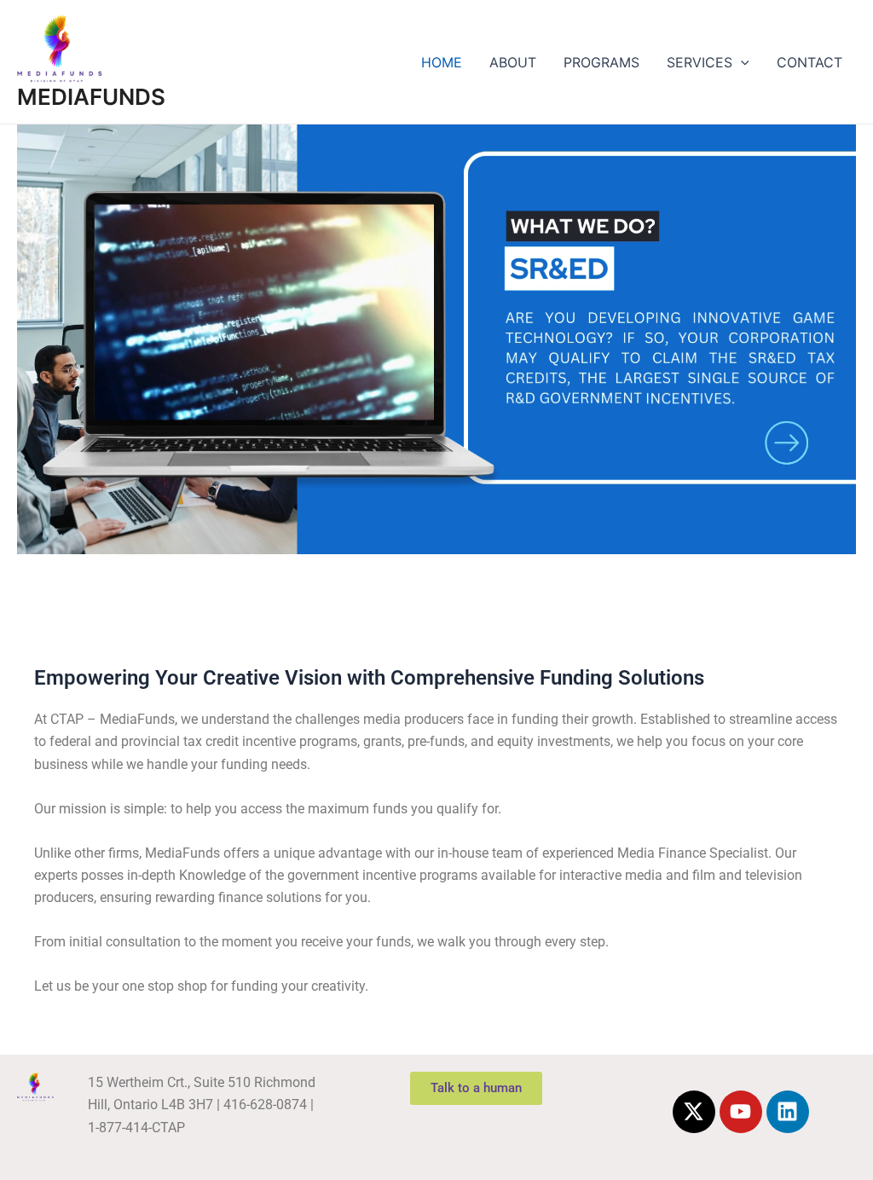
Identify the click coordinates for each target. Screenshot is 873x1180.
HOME (441, 62)
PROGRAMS (601, 62)
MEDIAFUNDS (91, 97)
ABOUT (512, 62)
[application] (740, 62)
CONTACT (809, 62)
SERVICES (699, 62)
